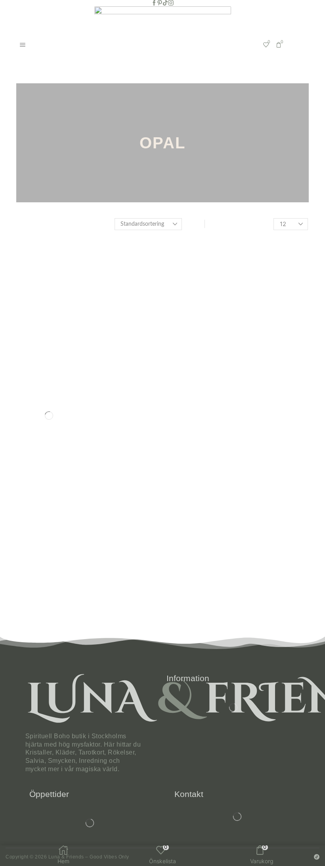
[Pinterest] (159, 3)
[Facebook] (154, 3)
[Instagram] (171, 3)
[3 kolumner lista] (196, 224)
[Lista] (213, 224)
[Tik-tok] (165, 3)
